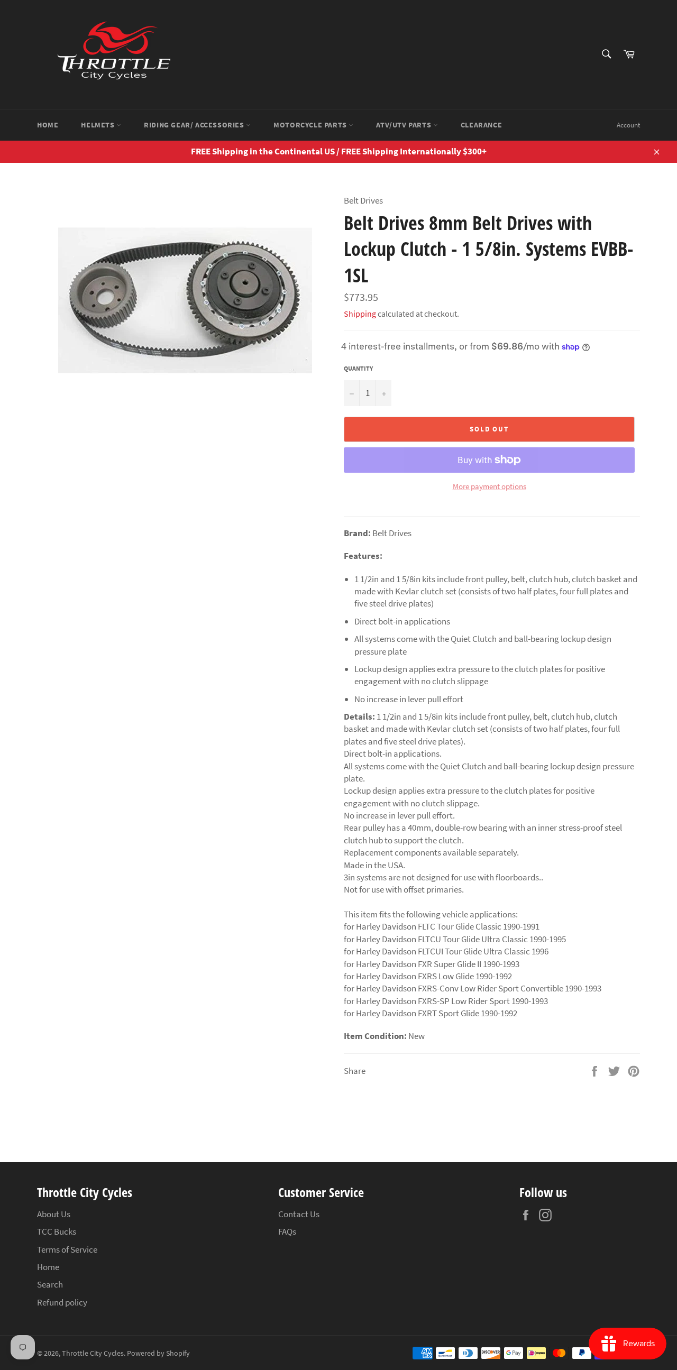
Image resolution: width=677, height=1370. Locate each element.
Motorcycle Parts (311, 125)
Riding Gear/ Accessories (195, 125)
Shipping (360, 313)
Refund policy (62, 1302)
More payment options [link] (489, 486)
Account (628, 125)
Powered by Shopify (158, 1353)
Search (50, 1284)
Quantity (358, 368)
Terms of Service (67, 1249)
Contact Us (298, 1214)
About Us (53, 1214)
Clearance (481, 125)
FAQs (287, 1231)
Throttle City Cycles (93, 1353)
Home (47, 125)
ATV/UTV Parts (404, 125)
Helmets (98, 125)
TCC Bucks (56, 1231)
